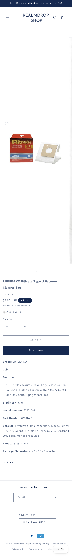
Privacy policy (19, 549)
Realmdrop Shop (22, 543)
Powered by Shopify (39, 543)
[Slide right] (44, 271)
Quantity (7, 319)
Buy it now (36, 350)
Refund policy (59, 543)
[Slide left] (28, 271)
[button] (7, 17)
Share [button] (9, 462)
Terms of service (37, 549)
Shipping (7, 305)
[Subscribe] (54, 497)
